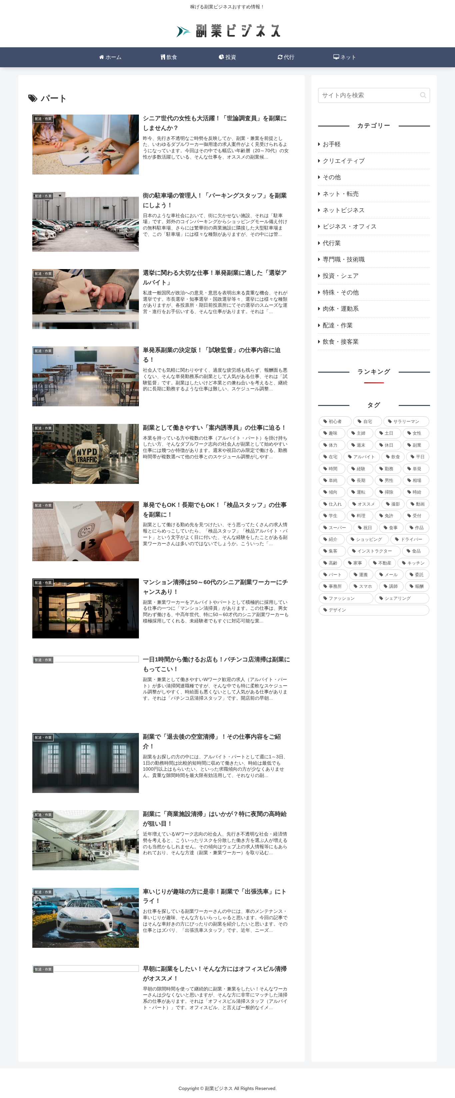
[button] (423, 95)
